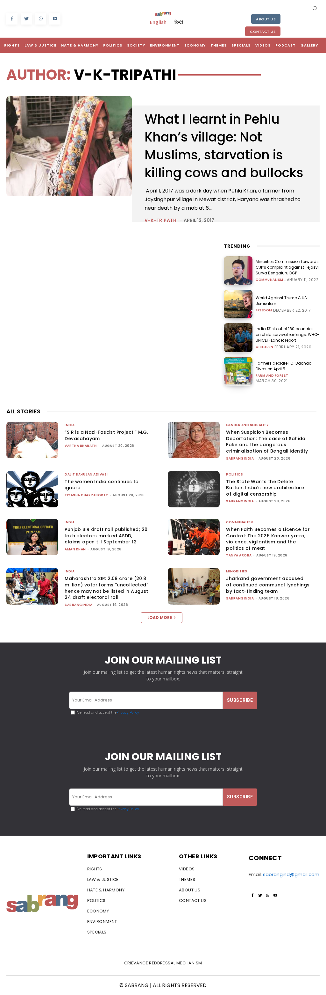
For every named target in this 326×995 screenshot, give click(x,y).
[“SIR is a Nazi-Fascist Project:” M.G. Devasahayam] (32, 440)
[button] (315, 8)
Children (264, 347)
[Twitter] (26, 19)
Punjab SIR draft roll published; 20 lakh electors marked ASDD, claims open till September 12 (106, 535)
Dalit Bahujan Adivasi (86, 474)
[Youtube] (54, 19)
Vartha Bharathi (81, 445)
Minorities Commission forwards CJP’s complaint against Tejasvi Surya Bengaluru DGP (287, 267)
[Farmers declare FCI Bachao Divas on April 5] (238, 371)
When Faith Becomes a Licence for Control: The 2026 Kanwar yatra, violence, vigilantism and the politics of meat (268, 538)
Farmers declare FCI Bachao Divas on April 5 (283, 366)
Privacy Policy (128, 712)
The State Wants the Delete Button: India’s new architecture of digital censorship (265, 487)
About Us (266, 19)
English (158, 22)
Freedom (264, 310)
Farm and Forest (272, 375)
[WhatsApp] (40, 19)
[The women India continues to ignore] (32, 489)
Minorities (236, 571)
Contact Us (263, 31)
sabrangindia (240, 458)
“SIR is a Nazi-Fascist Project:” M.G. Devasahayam (106, 435)
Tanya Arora (239, 555)
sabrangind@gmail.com (291, 874)
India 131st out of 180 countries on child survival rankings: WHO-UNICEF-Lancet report (287, 334)
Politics (234, 474)
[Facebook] (12, 19)
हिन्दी (178, 22)
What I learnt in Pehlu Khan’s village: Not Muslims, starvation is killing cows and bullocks (224, 146)
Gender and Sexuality (247, 425)
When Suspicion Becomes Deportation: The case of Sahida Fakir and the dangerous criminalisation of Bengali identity (267, 441)
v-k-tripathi (161, 220)
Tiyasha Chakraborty (86, 495)
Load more (159, 617)
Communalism (269, 279)
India (70, 425)
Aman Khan (75, 549)
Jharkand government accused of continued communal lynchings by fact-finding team (267, 584)
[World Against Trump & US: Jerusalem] (238, 304)
